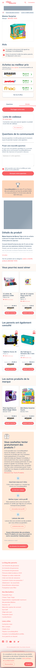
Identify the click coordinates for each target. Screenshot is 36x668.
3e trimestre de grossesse (10, 570)
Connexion (31, 2)
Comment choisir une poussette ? (12, 580)
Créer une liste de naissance (11, 578)
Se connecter (18, 127)
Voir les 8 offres (18, 94)
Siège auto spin (7, 612)
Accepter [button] (28, 664)
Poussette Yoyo (7, 595)
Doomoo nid (6, 605)
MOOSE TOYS (12, 18)
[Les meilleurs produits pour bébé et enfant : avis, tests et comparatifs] (11, 2)
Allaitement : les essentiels (10, 583)
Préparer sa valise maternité (11, 575)
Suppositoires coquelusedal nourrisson (14, 600)
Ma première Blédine (8, 602)
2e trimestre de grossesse (10, 568)
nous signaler (15, 67)
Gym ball (5, 609)
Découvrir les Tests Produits (14, 473)
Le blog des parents (9, 563)
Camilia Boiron (6, 617)
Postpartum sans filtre (9, 588)
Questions (9, 104)
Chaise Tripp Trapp (8, 597)
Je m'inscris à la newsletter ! (18, 546)
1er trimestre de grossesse (10, 565)
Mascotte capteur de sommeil (11, 607)
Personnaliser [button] (9, 664)
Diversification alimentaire (10, 585)
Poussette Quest (7, 614)
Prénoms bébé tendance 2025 (12, 573)
